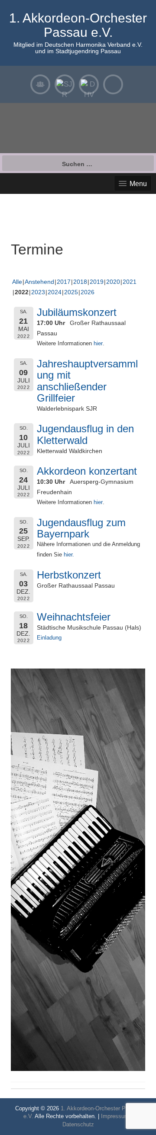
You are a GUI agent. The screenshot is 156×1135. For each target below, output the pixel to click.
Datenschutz (78, 1124)
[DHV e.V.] (89, 84)
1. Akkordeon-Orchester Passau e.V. (78, 25)
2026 (87, 292)
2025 (71, 292)
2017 (64, 281)
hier (98, 344)
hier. (69, 555)
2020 (113, 281)
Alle (17, 281)
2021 (129, 281)
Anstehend (39, 281)
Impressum (115, 1116)
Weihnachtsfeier (73, 617)
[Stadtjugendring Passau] (65, 84)
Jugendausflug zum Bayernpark (81, 528)
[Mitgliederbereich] (40, 84)
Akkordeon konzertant (87, 471)
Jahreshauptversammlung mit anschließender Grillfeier (87, 381)
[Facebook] (113, 84)
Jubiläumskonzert (77, 312)
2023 (38, 292)
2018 (80, 281)
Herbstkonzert (69, 575)
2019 (97, 281)
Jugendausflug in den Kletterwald (85, 434)
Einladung (49, 638)
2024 (55, 292)
